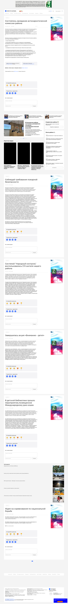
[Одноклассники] (10, 93)
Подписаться (60, 601)
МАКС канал (16, 71)
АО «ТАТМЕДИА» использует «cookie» (10, 598)
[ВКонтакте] (7, 93)
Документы (54, 573)
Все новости (54, 167)
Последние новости (17, 13)
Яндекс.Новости (25, 67)
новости (7, 17)
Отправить (34, 251)
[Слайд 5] (26, 137)
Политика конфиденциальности (9, 599)
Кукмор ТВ (7, 13)
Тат (53, 11)
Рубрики (41, 13)
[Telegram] (12, 93)
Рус (49, 11)
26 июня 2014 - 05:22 (7, 337)
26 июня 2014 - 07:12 (7, 270)
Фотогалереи (31, 13)
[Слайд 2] (22, 137)
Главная (11, 13)
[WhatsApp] (15, 93)
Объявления (45, 573)
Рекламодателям (25, 13)
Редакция (36, 13)
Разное (58, 573)
